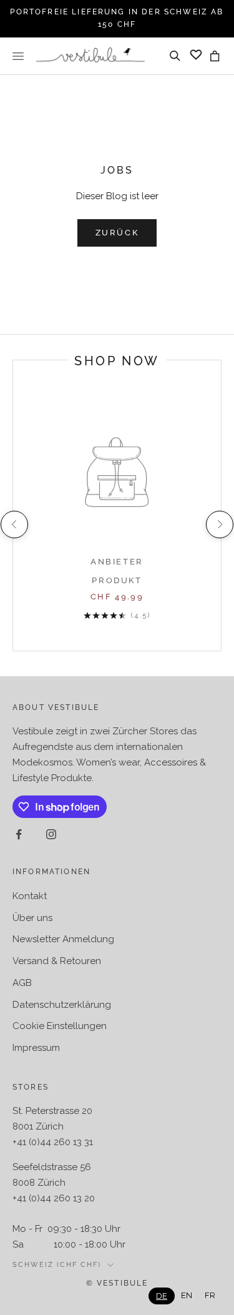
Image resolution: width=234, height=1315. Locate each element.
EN (186, 1295)
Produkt (117, 580)
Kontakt (29, 896)
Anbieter (117, 561)
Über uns (32, 917)
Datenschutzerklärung (61, 1004)
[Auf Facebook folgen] (18, 834)
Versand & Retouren (56, 961)
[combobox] (162, 1296)
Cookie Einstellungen (59, 1026)
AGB (22, 982)
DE (161, 1296)
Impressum (36, 1047)
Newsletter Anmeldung (63, 939)
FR (210, 1295)
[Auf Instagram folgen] (51, 834)
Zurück (117, 232)
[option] (186, 1295)
